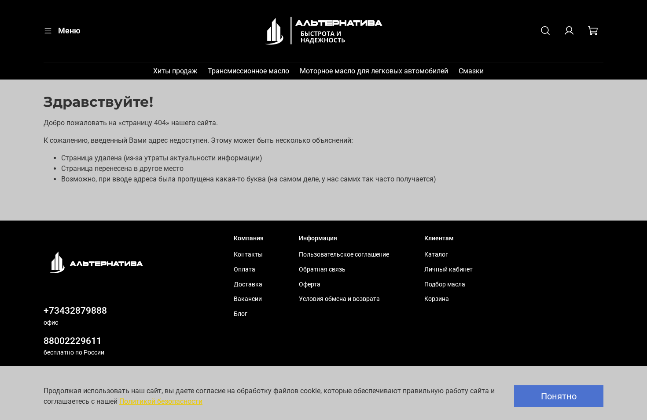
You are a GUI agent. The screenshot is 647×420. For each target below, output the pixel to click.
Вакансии (248, 299)
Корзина (436, 299)
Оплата (244, 269)
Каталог (436, 254)
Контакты (248, 254)
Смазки (471, 71)
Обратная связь (322, 269)
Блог (240, 314)
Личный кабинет (448, 269)
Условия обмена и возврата (339, 299)
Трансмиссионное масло (248, 71)
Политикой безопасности (160, 401)
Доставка (248, 284)
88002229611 (73, 341)
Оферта (309, 284)
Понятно (559, 396)
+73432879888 (75, 310)
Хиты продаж (175, 71)
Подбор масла (444, 284)
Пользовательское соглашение (344, 254)
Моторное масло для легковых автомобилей (374, 71)
